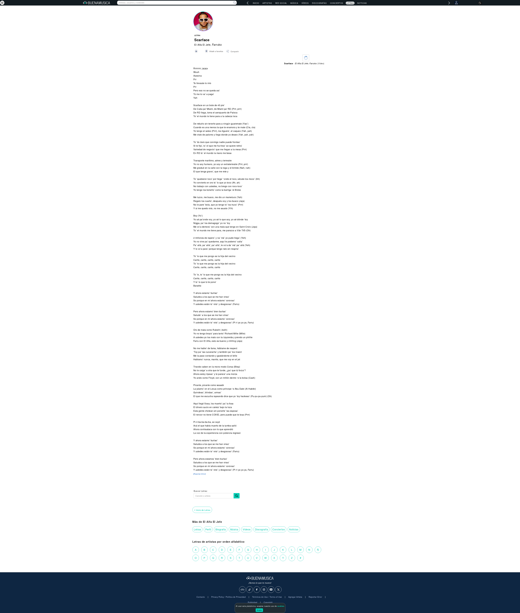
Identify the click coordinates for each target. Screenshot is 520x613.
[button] (232, 52)
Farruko (217, 44)
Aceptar (259, 610)
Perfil (208, 529)
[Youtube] (271, 589)
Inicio (256, 3)
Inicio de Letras (202, 510)
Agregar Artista (295, 597)
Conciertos (336, 3)
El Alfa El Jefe (202, 44)
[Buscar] (237, 495)
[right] (449, 3)
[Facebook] (257, 589)
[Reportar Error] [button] (199, 474)
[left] (247, 3)
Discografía (261, 529)
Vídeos (305, 3)
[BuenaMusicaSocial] (242, 589)
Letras (350, 3)
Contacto (200, 597)
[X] (278, 589)
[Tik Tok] (249, 589)
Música (294, 3)
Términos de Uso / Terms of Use (267, 597)
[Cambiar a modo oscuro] (480, 3)
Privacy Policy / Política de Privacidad (228, 597)
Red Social (281, 3)
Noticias (362, 3)
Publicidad (252, 602)
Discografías (319, 3)
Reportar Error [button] (315, 597)
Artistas (267, 3)
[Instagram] (264, 589)
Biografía (220, 529)
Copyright (268, 602)
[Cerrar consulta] (231, 2)
